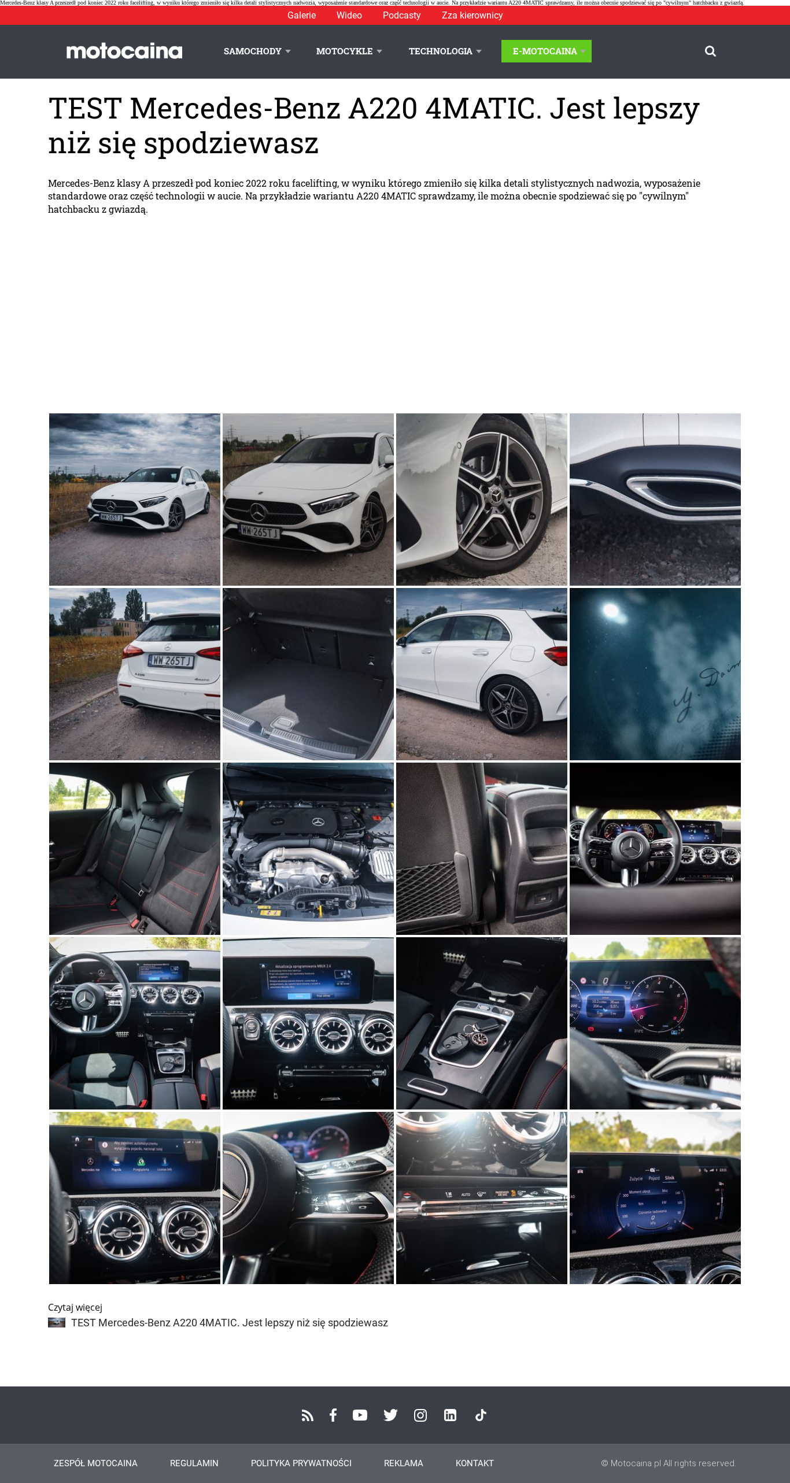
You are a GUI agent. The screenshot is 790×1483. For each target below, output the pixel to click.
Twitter (390, 1415)
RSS (307, 1415)
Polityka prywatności (301, 1463)
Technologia (440, 51)
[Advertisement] (395, 314)
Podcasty (402, 15)
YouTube (360, 1415)
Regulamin (194, 1463)
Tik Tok (481, 1415)
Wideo (349, 15)
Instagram (420, 1415)
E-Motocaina (545, 51)
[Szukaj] (710, 51)
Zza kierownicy (472, 15)
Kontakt (475, 1463)
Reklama (403, 1463)
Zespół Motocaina (96, 1463)
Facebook (333, 1415)
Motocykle (344, 51)
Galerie (301, 15)
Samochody (253, 51)
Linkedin (450, 1415)
